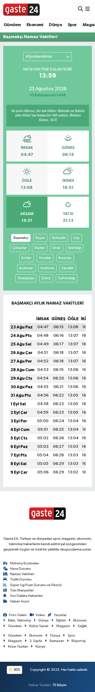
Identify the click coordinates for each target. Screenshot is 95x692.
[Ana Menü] (87, 9)
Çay (76, 238)
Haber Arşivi (19, 601)
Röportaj (79, 641)
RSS (16, 670)
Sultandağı (66, 278)
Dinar (56, 248)
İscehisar (26, 268)
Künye (40, 646)
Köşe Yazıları (18, 646)
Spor (72, 25)
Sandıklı (68, 268)
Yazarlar (60, 615)
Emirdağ (74, 248)
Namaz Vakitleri (22, 574)
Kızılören (47, 268)
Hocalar (45, 258)
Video (40, 615)
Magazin (63, 626)
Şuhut (46, 278)
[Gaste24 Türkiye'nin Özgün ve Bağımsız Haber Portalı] (21, 9)
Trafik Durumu (21, 579)
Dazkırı (39, 248)
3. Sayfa (35, 641)
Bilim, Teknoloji (19, 620)
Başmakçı (21, 238)
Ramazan (57, 641)
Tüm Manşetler (22, 590)
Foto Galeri (18, 615)
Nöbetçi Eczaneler (24, 563)
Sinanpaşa (26, 278)
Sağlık (82, 626)
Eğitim (61, 620)
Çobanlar (19, 248)
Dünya (55, 25)
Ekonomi (35, 25)
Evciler (26, 258)
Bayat (40, 238)
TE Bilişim (59, 685)
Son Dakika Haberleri (26, 596)
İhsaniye (64, 258)
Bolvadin (59, 238)
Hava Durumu (20, 568)
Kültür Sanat (38, 626)
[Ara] (80, 9)
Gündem (12, 25)
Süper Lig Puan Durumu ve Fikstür (36, 585)
